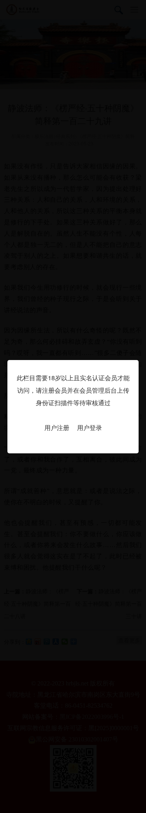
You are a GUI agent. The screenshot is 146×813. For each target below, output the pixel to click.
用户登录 (89, 427)
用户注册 (56, 427)
